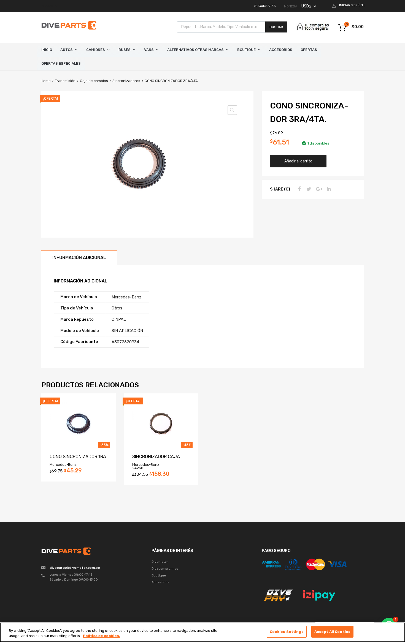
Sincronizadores (126, 81)
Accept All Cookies (332, 632)
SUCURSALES (265, 6)
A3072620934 (125, 341)
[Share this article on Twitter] (308, 189)
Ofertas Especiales (61, 63)
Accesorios (280, 50)
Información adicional (79, 257)
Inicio (46, 50)
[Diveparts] (68, 30)
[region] (202, 632)
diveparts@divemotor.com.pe (75, 568)
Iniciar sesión (351, 5)
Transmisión (65, 81)
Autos (66, 50)
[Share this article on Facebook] (298, 189)
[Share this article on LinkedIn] (328, 189)
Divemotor (160, 562)
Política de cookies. (101, 636)
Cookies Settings (287, 632)
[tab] (79, 257)
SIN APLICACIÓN (127, 330)
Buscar (276, 27)
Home (46, 81)
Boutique (246, 50)
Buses (124, 50)
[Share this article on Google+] (318, 189)
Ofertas (309, 50)
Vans (149, 50)
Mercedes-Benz (126, 297)
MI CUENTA (48, 6)
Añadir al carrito (298, 161)
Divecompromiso (165, 568)
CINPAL (119, 319)
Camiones (95, 50)
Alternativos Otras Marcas (195, 50)
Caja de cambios (94, 81)
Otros (117, 308)
